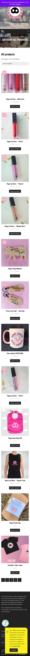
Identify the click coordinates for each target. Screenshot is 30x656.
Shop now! (15, 573)
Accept (13, 650)
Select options (15, 149)
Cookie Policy (16, 646)
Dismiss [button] (18, 4)
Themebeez (22, 654)
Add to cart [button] (15, 106)
